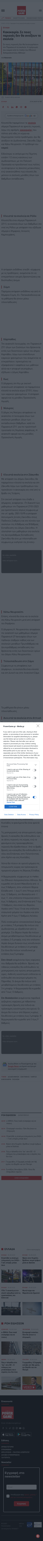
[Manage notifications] (38, 1536)
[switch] (34, 770)
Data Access (21, 814)
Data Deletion (9, 814)
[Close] (39, 726)
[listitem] (21, 764)
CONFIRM (13, 806)
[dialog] (21, 770)
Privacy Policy (34, 814)
